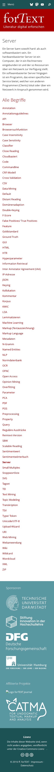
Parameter (8, 392)
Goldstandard (10, 231)
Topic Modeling (11, 499)
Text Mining (9, 494)
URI (4, 532)
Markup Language (12, 333)
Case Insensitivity (12, 135)
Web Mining (9, 537)
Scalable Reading (12, 446)
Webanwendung (11, 542)
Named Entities (11, 349)
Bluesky (31, 4)
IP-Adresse (8, 274)
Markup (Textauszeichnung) (18, 328)
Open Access (9, 376)
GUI (4, 242)
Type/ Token (9, 516)
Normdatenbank (12, 360)
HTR (4, 253)
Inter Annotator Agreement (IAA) (21, 269)
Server (6, 462)
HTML (5, 247)
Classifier (7, 145)
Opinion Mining (11, 381)
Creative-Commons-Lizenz (31, 748)
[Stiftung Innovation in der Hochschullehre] (26, 627)
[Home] (27, 12)
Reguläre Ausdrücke (14, 430)
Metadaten (8, 338)
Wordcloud (8, 558)
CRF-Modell (9, 172)
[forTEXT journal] (19, 692)
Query (6, 424)
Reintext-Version (12, 435)
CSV (4, 183)
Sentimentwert (11, 451)
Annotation (8, 108)
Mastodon (37, 4)
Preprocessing (10, 414)
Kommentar (9, 296)
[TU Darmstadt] (26, 610)
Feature (7, 226)
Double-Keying (10, 210)
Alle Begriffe (14, 100)
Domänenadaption (13, 204)
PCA (4, 398)
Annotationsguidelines (15, 113)
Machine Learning (12, 322)
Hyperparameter (12, 258)
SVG (4, 478)
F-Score (6, 215)
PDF (4, 403)
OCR (5, 365)
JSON (5, 279)
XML (5, 564)
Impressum (37, 761)
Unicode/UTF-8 (11, 521)
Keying (6, 285)
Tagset (6, 483)
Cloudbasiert (9, 156)
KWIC (5, 306)
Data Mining (9, 188)
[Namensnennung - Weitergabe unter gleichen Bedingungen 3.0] (27, 755)
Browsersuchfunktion (14, 129)
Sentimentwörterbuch (15, 456)
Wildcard (7, 553)
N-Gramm (8, 344)
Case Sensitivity (11, 140)
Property (7, 419)
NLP (4, 355)
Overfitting (8, 387)
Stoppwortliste (10, 473)
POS (4, 408)
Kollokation (8, 290)
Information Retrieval (14, 263)
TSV (4, 510)
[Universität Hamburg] (26, 668)
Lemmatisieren (11, 317)
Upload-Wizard (11, 526)
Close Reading (10, 151)
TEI (4, 489)
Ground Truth (10, 237)
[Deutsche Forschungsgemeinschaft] (26, 650)
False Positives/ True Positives (19, 220)
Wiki (4, 548)
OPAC (5, 371)
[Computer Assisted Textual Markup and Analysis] (26, 719)
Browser (7, 124)
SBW (5, 440)
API (4, 119)
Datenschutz (27, 765)
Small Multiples (11, 467)
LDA (4, 312)
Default (6, 194)
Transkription (10, 505)
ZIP (4, 569)
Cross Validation (11, 177)
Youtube (42, 4)
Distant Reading (11, 199)
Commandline (10, 167)
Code (5, 161)
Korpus (6, 301)
